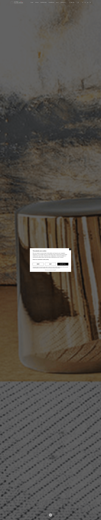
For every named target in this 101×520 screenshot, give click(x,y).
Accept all (63, 264)
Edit (50, 264)
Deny (38, 264)
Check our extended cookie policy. (41, 259)
